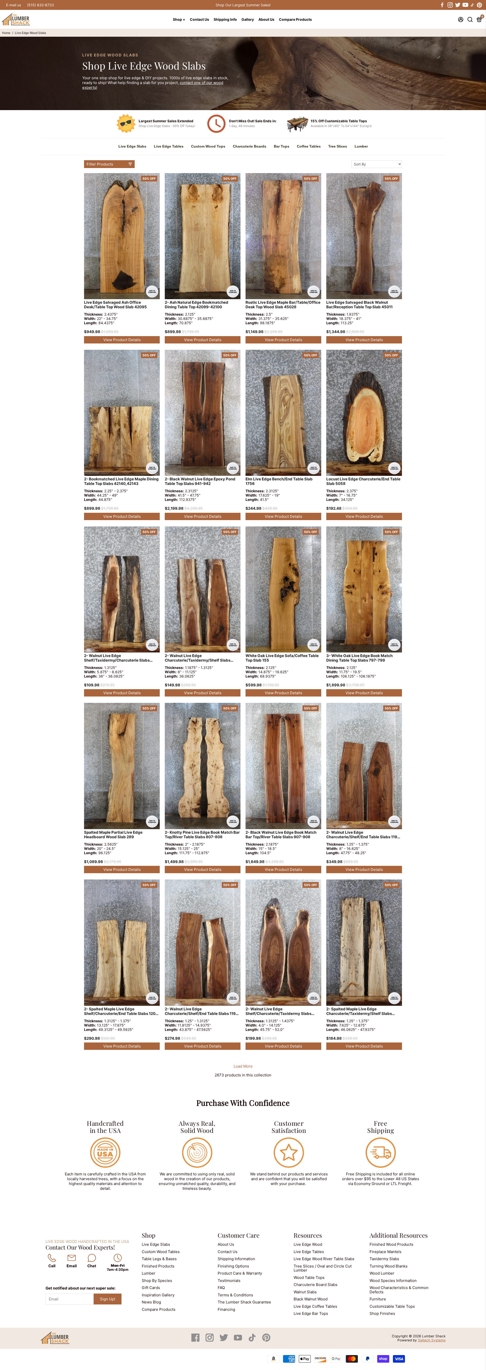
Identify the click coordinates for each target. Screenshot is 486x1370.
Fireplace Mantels (385, 1251)
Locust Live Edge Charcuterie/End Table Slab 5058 (363, 481)
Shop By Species (157, 1280)
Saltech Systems (432, 1340)
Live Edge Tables (169, 146)
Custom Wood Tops (208, 146)
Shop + (179, 19)
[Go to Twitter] (457, 5)
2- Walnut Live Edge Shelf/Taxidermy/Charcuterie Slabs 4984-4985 (117, 658)
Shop (148, 1235)
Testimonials (229, 1280)
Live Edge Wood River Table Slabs (324, 1258)
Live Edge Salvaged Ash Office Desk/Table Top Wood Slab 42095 (115, 304)
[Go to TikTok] (472, 5)
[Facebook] (195, 1340)
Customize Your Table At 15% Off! (243, 5)
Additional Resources (399, 1235)
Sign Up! (107, 1299)
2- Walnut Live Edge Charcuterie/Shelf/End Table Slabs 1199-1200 (202, 1012)
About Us (266, 19)
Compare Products (295, 19)
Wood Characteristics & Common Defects (399, 1289)
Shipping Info (225, 19)
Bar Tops (281, 146)
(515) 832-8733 (40, 5)
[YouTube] (238, 1340)
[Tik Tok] (252, 1340)
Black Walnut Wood (311, 1299)
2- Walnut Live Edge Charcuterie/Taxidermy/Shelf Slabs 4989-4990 (197, 658)
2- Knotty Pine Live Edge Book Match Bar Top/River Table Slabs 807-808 (202, 834)
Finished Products (158, 1266)
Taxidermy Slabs (384, 1258)
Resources (308, 1235)
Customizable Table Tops (392, 1306)
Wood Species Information (393, 1280)
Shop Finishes (382, 1313)
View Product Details (122, 339)
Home (6, 33)
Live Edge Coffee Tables (315, 1306)
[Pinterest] (266, 1340)
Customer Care (238, 1235)
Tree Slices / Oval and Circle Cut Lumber (323, 1268)
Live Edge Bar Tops (311, 1313)
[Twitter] (224, 1340)
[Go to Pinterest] (479, 5)
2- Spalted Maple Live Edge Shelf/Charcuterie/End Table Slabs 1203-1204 (122, 1012)
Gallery (247, 19)
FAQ (221, 1287)
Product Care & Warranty (240, 1273)
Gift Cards (151, 1287)
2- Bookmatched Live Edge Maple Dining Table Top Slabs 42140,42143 (121, 481)
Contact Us (199, 19)
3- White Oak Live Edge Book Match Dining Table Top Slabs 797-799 (359, 658)
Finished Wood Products (391, 1244)
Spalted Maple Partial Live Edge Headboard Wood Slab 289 (113, 834)
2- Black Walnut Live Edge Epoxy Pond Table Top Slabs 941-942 (200, 481)
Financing (226, 1309)
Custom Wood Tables (161, 1251)
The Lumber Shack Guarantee (244, 1302)
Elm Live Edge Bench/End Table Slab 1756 (279, 481)
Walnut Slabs (305, 1292)
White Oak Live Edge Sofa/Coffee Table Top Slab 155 (282, 658)
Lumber (361, 146)
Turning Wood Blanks (389, 1266)
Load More (243, 1066)
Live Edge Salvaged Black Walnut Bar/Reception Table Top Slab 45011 (359, 304)
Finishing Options (233, 1266)
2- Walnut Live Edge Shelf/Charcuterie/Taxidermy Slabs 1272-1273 (278, 1012)
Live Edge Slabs (132, 146)
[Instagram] (210, 1340)
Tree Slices (337, 146)
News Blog (151, 1302)
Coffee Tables (309, 146)
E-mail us (13, 5)
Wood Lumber (382, 1273)
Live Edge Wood (308, 1244)
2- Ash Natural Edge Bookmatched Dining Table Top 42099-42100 (196, 304)
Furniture (378, 1299)
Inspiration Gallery (158, 1295)
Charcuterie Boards (249, 146)
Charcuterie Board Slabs (315, 1284)
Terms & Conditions (235, 1295)
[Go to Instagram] (450, 5)
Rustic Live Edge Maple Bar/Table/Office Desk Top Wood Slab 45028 (283, 304)
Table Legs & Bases (159, 1258)
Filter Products (100, 164)
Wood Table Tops (309, 1277)
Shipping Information (236, 1258)
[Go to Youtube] (465, 5)
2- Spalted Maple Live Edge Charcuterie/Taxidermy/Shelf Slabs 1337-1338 (359, 1012)
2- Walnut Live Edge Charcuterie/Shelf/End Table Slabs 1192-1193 (363, 835)
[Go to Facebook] (442, 5)
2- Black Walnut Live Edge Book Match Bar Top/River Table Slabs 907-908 (281, 834)
